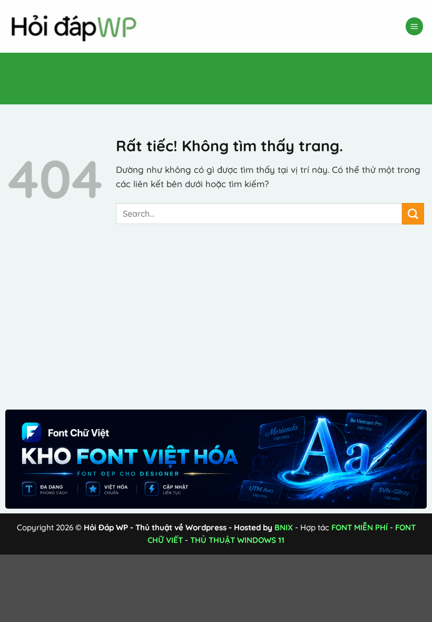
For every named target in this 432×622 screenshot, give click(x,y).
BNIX (283, 527)
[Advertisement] (192, 76)
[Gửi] (413, 214)
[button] (415, 26)
